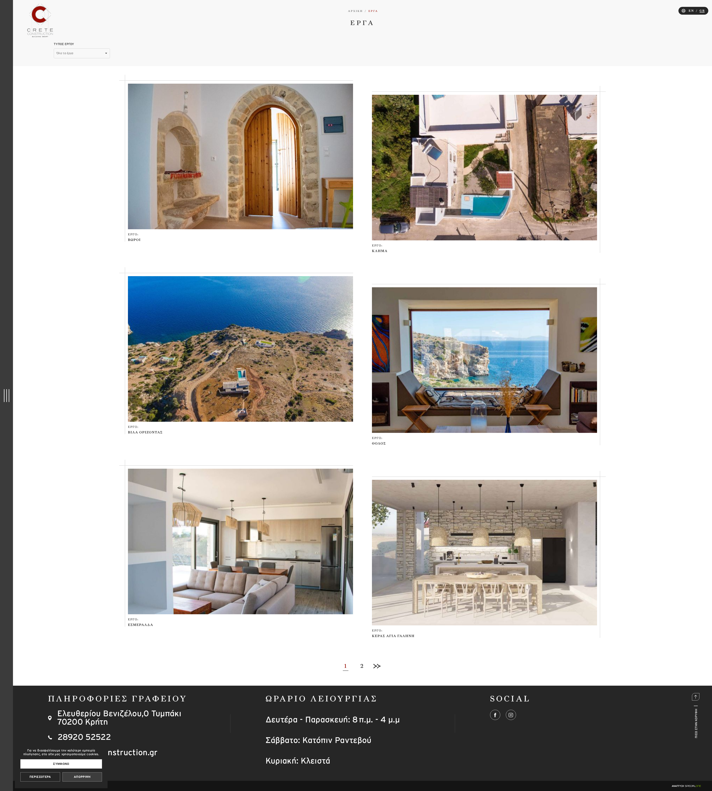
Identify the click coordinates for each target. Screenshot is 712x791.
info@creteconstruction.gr (108, 753)
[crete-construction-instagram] (511, 715)
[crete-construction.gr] (40, 20)
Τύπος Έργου (64, 44)
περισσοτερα (40, 776)
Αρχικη (355, 11)
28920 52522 (84, 737)
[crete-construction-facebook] (495, 715)
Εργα (373, 11)
